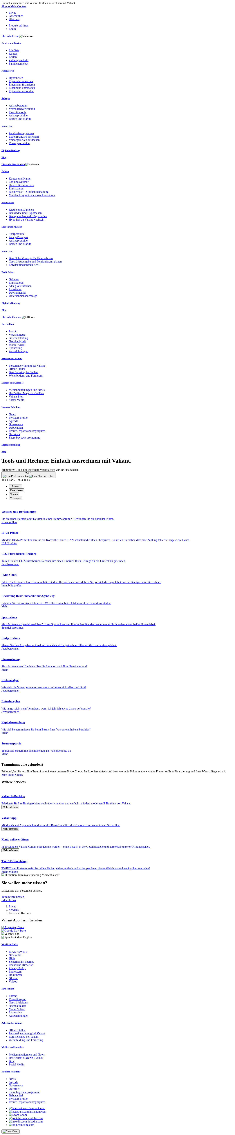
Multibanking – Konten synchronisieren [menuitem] (32, 195)
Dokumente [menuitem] (15, 974)
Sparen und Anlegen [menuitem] (11, 226)
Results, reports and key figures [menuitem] (27, 430)
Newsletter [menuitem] (15, 955)
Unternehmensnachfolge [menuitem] (23, 295)
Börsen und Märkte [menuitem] (20, 118)
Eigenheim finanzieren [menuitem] (22, 84)
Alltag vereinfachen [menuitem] (20, 286)
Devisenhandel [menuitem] (17, 292)
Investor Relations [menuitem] (10, 407)
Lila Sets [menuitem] (14, 50)
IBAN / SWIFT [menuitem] (18, 951)
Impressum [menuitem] (15, 971)
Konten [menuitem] (13, 53)
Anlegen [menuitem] (5, 98)
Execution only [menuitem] (17, 112)
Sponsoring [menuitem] (15, 348)
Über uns (14, 19)
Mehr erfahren (10, 807)
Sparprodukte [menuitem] (16, 233)
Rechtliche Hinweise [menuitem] (21, 964)
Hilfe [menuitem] (12, 958)
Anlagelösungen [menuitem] (18, 237)
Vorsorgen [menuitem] (6, 126)
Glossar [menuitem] (13, 978)
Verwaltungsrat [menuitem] (17, 334)
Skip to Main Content (13, 6)
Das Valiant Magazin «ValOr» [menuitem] (26, 393)
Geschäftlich (16, 15)
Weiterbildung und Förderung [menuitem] (26, 375)
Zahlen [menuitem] (5, 171)
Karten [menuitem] (13, 56)
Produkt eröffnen (18, 25)
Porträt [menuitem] (13, 331)
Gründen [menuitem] (14, 279)
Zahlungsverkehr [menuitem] (18, 60)
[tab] (15, 486)
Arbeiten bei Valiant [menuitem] (11, 358)
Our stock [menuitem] (14, 434)
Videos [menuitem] (13, 981)
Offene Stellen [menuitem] (17, 368)
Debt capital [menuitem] (16, 427)
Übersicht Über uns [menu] (11, 317)
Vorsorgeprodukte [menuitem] (19, 143)
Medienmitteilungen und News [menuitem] (27, 389)
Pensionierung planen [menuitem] (21, 133)
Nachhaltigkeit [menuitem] (17, 341)
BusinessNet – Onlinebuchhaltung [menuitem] (28, 191)
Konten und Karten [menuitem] (11, 43)
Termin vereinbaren (12, 896)
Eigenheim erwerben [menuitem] (21, 81)
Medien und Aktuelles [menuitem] (12, 382)
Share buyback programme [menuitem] (24, 437)
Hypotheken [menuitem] (16, 77)
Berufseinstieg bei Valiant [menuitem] (23, 372)
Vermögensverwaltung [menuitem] (22, 108)
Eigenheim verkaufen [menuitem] (21, 91)
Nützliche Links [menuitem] (9, 944)
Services (14, 909)
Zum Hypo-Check (12, 774)
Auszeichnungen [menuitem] (18, 351)
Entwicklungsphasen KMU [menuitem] (25, 264)
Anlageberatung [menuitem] (18, 105)
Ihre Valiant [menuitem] (7, 324)
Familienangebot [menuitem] (18, 63)
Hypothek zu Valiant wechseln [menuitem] (26, 219)
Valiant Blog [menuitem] (16, 396)
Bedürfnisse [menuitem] (7, 272)
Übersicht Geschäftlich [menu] (13, 164)
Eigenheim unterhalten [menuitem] (22, 87)
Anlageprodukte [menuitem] (18, 115)
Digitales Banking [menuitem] (10, 150)
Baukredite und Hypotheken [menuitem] (25, 212)
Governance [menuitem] (16, 424)
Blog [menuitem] (3, 157)
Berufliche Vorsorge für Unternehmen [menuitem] (31, 258)
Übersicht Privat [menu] (10, 36)
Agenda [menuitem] (13, 421)
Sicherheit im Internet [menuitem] (21, 961)
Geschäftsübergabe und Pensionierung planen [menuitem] (35, 261)
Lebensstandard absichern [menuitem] (24, 136)
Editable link (8, 900)
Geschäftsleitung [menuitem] (18, 338)
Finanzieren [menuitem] (7, 70)
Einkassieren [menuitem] (16, 188)
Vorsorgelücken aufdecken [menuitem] (24, 139)
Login (12, 28)
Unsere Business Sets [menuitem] (21, 185)
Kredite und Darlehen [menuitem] (21, 209)
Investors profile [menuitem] (18, 417)
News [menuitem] (12, 414)
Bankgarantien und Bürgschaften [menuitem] (28, 216)
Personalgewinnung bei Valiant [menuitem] (27, 365)
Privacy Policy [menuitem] (17, 968)
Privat (12, 12)
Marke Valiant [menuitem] (17, 344)
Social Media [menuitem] (16, 399)
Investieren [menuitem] (15, 289)
